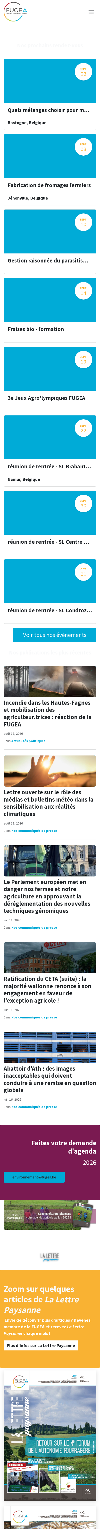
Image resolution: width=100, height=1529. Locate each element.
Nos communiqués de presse (34, 830)
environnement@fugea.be (34, 1177)
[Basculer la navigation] (91, 11)
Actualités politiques (28, 741)
